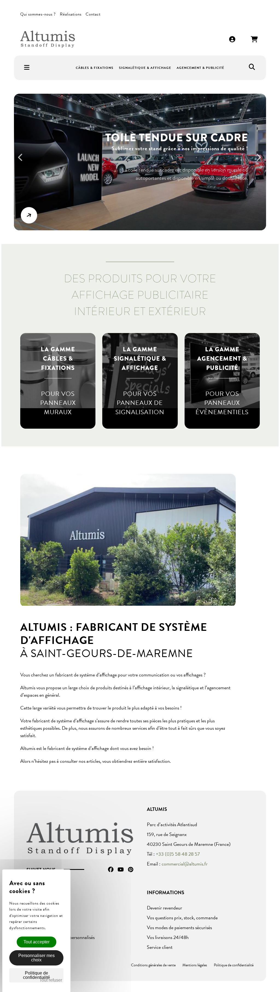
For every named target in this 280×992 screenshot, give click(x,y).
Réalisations (70, 14)
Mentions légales (194, 965)
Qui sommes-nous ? (38, 14)
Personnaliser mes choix (36, 957)
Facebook (110, 869)
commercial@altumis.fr (185, 863)
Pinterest (130, 869)
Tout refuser (50, 980)
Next (261, 160)
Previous (23, 160)
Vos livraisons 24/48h (168, 937)
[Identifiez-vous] (232, 39)
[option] (140, 162)
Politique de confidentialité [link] (36, 975)
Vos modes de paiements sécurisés (179, 927)
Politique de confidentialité (233, 965)
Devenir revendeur (164, 907)
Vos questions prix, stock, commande (182, 917)
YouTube (121, 869)
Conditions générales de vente (153, 965)
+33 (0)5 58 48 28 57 (178, 854)
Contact (93, 14)
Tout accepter (36, 942)
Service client (160, 947)
